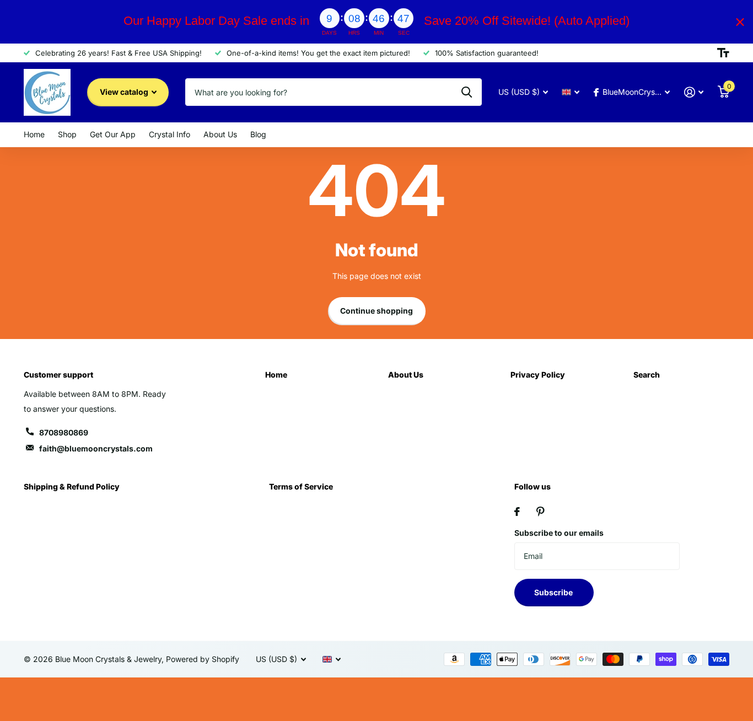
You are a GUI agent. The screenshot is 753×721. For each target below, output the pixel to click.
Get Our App (113, 134)
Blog (258, 134)
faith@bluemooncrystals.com (96, 448)
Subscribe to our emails (559, 532)
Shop (67, 134)
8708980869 (63, 432)
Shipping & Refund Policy (72, 486)
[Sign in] (694, 92)
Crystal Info (169, 134)
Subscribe (554, 592)
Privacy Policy (537, 374)
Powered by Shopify (202, 659)
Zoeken (466, 92)
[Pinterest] (540, 511)
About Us (220, 134)
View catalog (125, 91)
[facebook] (517, 511)
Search (646, 374)
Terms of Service (301, 486)
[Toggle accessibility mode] (723, 53)
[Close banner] (740, 21)
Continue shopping (376, 310)
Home (34, 134)
